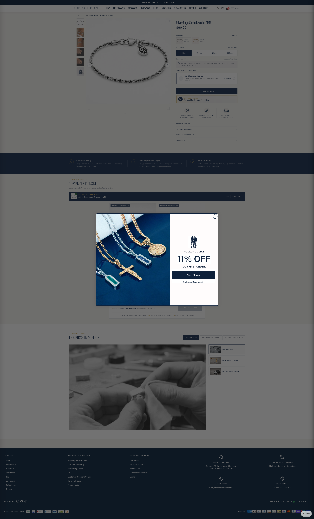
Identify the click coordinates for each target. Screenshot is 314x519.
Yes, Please (194, 275)
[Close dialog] (215, 216)
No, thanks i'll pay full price (193, 282)
